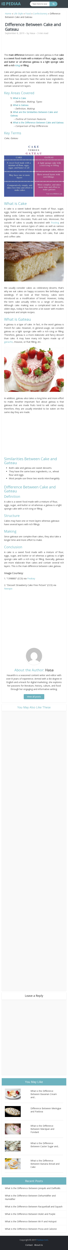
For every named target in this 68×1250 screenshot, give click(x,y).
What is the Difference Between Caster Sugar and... (45, 1145)
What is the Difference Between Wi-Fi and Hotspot (31, 1221)
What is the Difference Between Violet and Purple (30, 1213)
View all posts (34, 696)
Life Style (18, 13)
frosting (55, 222)
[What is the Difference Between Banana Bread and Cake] (18, 1163)
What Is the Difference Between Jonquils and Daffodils (32, 1188)
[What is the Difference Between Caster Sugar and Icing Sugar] (18, 1146)
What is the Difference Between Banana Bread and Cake (45, 1163)
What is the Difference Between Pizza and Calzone (31, 1228)
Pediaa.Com (42, 1239)
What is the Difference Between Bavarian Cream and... (44, 1094)
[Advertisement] (34, 45)
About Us (38, 1245)
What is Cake (20, 98)
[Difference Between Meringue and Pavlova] (18, 1111)
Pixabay (31, 578)
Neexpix (8, 588)
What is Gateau (20, 105)
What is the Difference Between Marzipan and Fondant (42, 1129)
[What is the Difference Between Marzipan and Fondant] (18, 1128)
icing (17, 65)
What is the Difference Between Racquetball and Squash (33, 1206)
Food (28, 13)
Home (8, 13)
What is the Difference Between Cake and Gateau (38, 122)
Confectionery (40, 13)
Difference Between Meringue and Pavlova (46, 1110)
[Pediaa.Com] (11, 4)
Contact (29, 1245)
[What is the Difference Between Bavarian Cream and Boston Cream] (18, 1094)
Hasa (32, 33)
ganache (8, 341)
